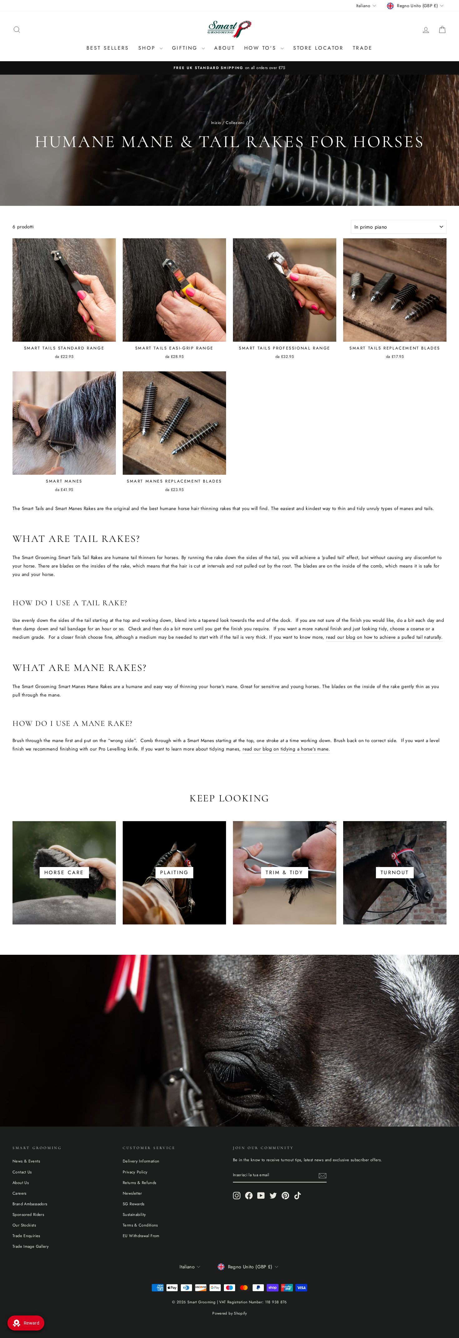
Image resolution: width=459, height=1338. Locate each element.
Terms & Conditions (140, 1225)
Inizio (216, 123)
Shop (148, 48)
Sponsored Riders (28, 1214)
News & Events (26, 1161)
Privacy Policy (135, 1172)
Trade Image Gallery (30, 1246)
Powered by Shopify (229, 1313)
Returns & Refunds (139, 1183)
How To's (261, 48)
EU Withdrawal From (141, 1236)
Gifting (186, 48)
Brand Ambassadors (29, 1204)
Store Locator (318, 48)
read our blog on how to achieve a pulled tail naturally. (384, 637)
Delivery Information (141, 1161)
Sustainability (134, 1214)
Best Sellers (107, 48)
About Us (20, 1183)
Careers (19, 1193)
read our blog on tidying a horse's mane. (286, 749)
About (224, 48)
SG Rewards (134, 1204)
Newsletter (132, 1193)
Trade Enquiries (26, 1236)
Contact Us (22, 1172)
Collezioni (235, 123)
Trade (363, 48)
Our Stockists (24, 1225)
